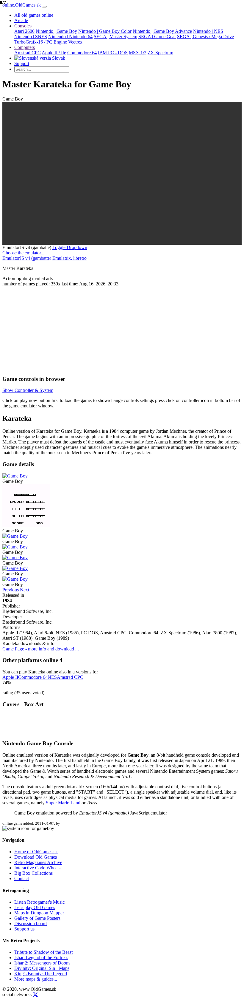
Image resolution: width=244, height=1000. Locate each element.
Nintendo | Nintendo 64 (70, 36)
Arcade (21, 20)
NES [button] (52, 677)
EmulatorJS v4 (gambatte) (26, 258)
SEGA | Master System (115, 36)
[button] (69, 247)
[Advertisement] (122, 328)
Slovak (58, 58)
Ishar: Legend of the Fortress (41, 957)
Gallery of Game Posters (37, 918)
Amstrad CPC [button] (70, 677)
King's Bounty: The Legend (40, 973)
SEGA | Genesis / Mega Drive (205, 36)
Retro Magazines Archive (38, 862)
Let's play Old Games (34, 907)
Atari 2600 (24, 31)
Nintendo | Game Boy (56, 31)
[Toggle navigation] (44, 6)
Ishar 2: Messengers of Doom (42, 962)
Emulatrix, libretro (69, 258)
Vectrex (75, 41)
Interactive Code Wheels (37, 867)
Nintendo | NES (208, 31)
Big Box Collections (33, 873)
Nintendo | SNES (30, 36)
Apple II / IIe (54, 52)
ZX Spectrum (160, 52)
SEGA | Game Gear (157, 36)
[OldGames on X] (35, 994)
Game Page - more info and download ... (40, 648)
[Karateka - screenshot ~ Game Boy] (15, 475)
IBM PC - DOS (113, 52)
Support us (24, 928)
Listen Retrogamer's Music (39, 902)
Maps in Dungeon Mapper (39, 912)
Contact (21, 878)
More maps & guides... (35, 979)
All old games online (33, 15)
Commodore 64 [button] (33, 677)
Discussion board (30, 923)
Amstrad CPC (27, 52)
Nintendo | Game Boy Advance (162, 31)
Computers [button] (24, 47)
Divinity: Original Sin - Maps (41, 968)
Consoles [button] (23, 25)
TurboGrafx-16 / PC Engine (40, 41)
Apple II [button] (10, 677)
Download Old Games (35, 857)
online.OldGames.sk (21, 4)
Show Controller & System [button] (27, 390)
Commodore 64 (82, 52)
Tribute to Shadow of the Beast (43, 952)
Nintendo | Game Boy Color (105, 31)
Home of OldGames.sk (36, 851)
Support (21, 63)
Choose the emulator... (23, 252)
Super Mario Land (63, 802)
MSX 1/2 (137, 52)
